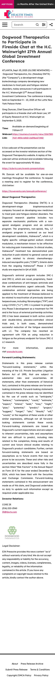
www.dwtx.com (14, 351)
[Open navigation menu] (4, 24)
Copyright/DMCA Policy (19, 675)
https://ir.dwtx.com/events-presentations (23, 168)
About (15, 663)
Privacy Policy (41, 675)
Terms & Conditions (40, 669)
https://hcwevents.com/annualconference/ (24, 191)
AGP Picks (7, 4)
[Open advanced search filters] (43, 25)
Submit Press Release (16, 669)
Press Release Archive (32, 663)
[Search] (37, 25)
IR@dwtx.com (9, 512)
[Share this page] (51, 24)
